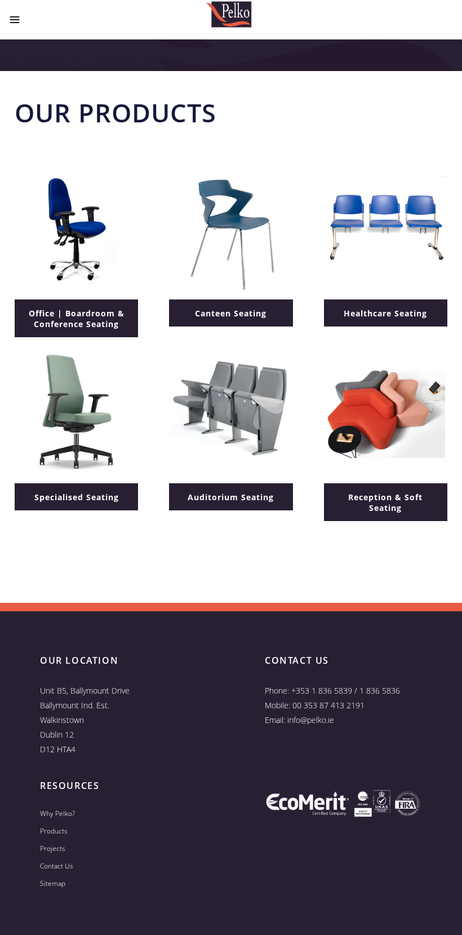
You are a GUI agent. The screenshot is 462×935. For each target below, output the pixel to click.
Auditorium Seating (231, 497)
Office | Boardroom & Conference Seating (77, 318)
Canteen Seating (230, 313)
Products (54, 831)
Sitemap (52, 883)
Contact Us (56, 866)
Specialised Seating (76, 497)
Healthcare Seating (385, 313)
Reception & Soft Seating (385, 502)
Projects (52, 848)
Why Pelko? (57, 813)
